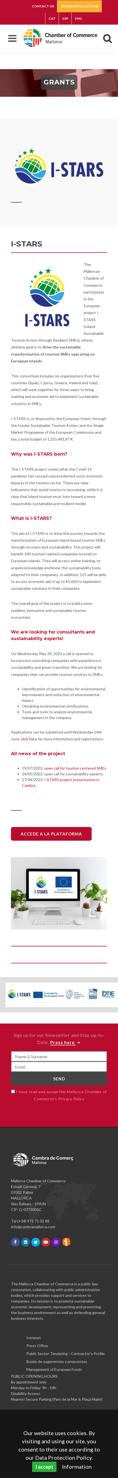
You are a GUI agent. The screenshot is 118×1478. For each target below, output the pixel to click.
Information (77, 1466)
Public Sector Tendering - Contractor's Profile (65, 1353)
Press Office (37, 1345)
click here (29, 739)
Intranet (33, 1337)
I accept (44, 1467)
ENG (78, 18)
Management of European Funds (54, 1369)
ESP (65, 18)
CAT (52, 18)
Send (59, 1078)
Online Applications (80, 6)
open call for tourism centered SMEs (75, 768)
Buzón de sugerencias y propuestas (56, 1361)
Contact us (43, 6)
